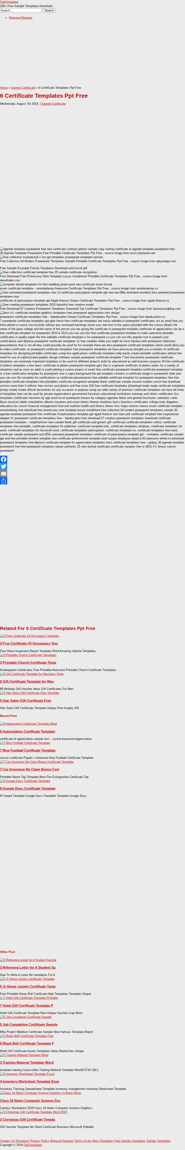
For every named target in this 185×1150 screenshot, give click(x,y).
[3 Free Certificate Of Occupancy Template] (29, 636)
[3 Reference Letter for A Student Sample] (28, 960)
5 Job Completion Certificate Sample (29, 1024)
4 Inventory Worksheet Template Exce (29, 1081)
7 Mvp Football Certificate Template (28, 750)
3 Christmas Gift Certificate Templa (27, 1119)
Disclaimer (22, 1141)
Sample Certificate (23, 87)
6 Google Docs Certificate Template (28, 788)
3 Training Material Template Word (27, 1062)
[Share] (92, 480)
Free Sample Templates (129, 1141)
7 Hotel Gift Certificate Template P (26, 1005)
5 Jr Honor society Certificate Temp (28, 986)
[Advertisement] (92, 54)
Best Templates (103, 1141)
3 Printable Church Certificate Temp (28, 662)
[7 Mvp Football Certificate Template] (25, 743)
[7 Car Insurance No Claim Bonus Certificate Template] (37, 762)
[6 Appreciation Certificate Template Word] (28, 723)
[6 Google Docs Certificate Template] (25, 781)
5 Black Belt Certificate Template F (27, 1043)
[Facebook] (92, 459)
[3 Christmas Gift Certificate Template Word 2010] (33, 1112)
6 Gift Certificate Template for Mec (27, 681)
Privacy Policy (39, 1141)
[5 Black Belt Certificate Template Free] (26, 1036)
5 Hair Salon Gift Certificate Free (25, 700)
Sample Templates (158, 1141)
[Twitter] (92, 466)
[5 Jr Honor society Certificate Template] (27, 979)
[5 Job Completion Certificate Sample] (25, 1017)
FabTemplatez (9, 2)
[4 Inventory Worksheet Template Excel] (27, 1074)
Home (4, 87)
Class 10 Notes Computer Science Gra (30, 1100)
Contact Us (7, 1141)
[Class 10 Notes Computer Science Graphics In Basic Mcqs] (40, 1093)
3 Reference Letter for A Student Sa (28, 967)
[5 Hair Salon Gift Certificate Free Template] (29, 693)
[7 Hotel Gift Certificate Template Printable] (29, 998)
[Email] (92, 473)
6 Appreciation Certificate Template (27, 731)
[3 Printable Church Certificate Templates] (28, 655)
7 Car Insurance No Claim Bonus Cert (29, 769)
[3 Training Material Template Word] (24, 1055)
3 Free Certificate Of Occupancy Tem (29, 643)
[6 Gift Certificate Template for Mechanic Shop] (31, 674)
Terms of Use (83, 1141)
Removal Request (20, 17)
